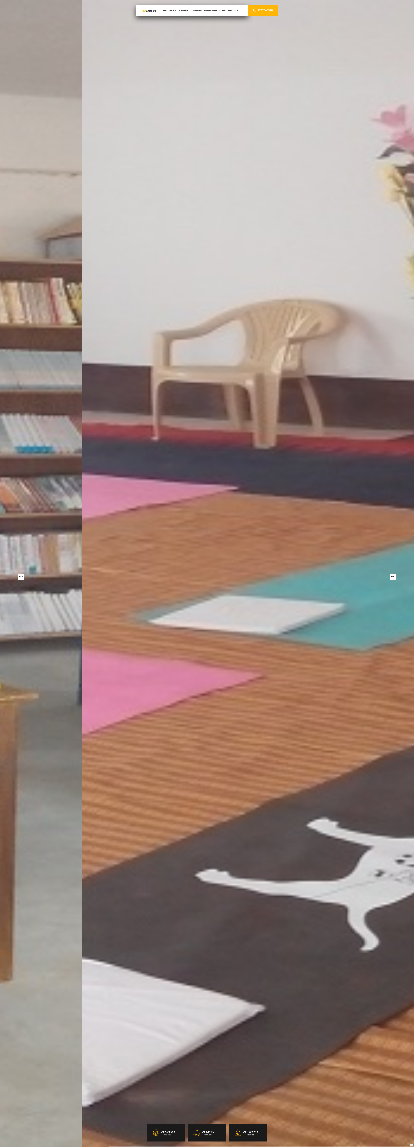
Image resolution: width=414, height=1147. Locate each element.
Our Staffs (197, 11)
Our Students (184, 11)
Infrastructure (210, 11)
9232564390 (265, 10)
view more (167, 1135)
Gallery (222, 11)
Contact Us (233, 11)
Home (164, 11)
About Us (172, 11)
